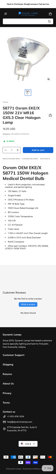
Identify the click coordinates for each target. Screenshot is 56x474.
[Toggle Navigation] (6, 14)
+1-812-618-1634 (15, 416)
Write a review (28, 304)
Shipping (6, 134)
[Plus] (18, 150)
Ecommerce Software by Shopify (36, 469)
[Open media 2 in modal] (28, 59)
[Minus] (6, 150)
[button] (28, 21)
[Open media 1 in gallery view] (28, 92)
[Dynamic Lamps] (28, 13)
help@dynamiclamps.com (19, 422)
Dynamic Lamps (14, 469)
